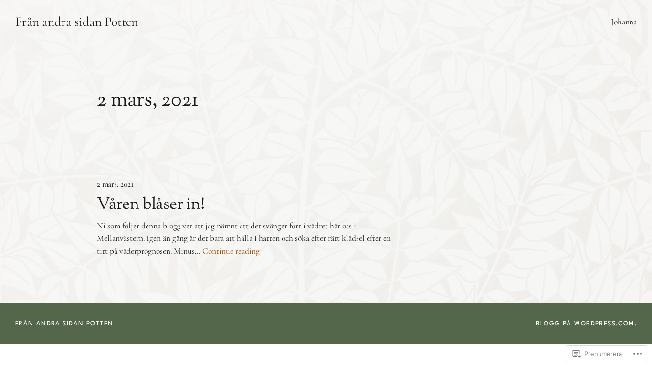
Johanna (624, 22)
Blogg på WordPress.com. (586, 324)
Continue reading (231, 251)
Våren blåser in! (151, 205)
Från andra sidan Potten (76, 22)
